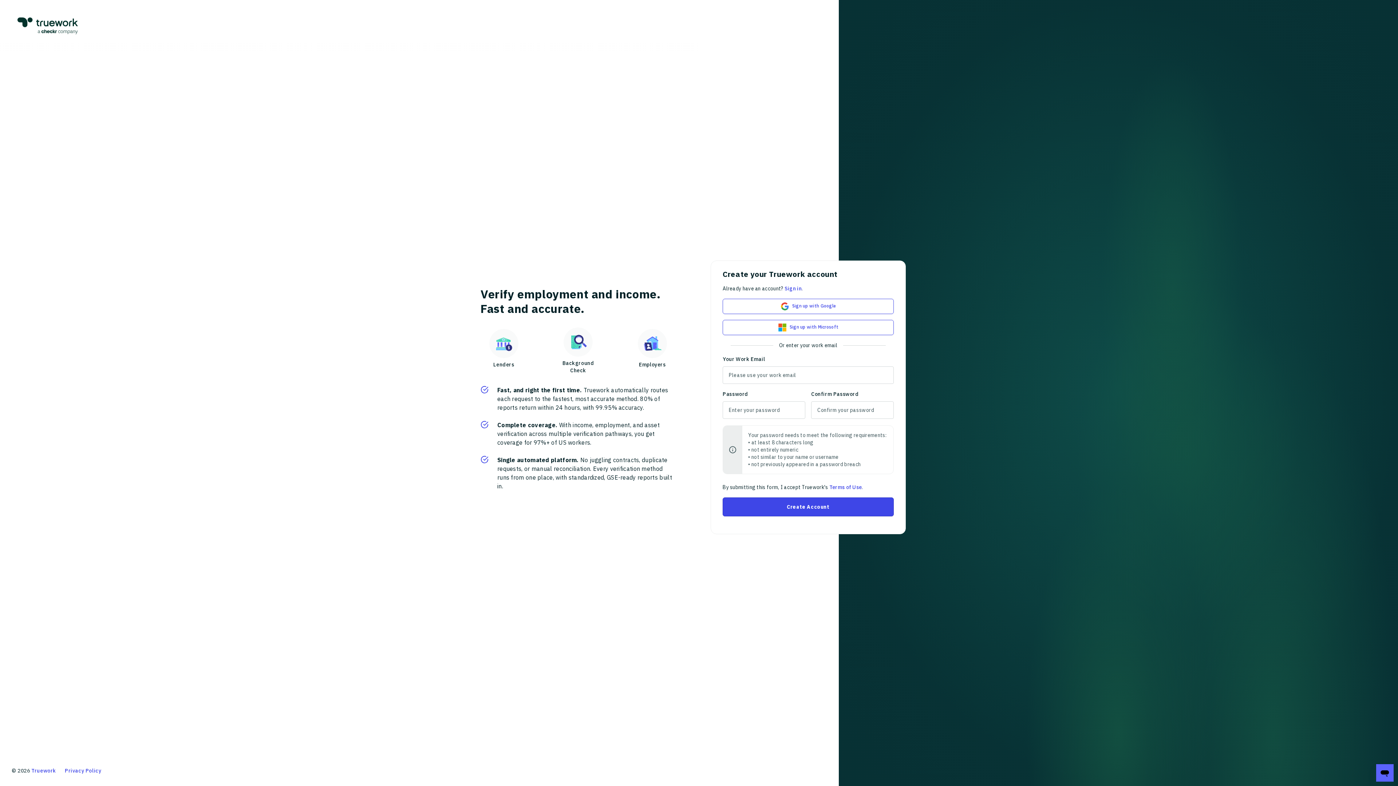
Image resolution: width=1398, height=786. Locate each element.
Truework (43, 770)
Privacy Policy (83, 770)
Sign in (793, 288)
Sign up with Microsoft (814, 327)
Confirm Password (835, 394)
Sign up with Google (814, 306)
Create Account (808, 507)
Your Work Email (744, 359)
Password (735, 394)
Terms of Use (845, 487)
